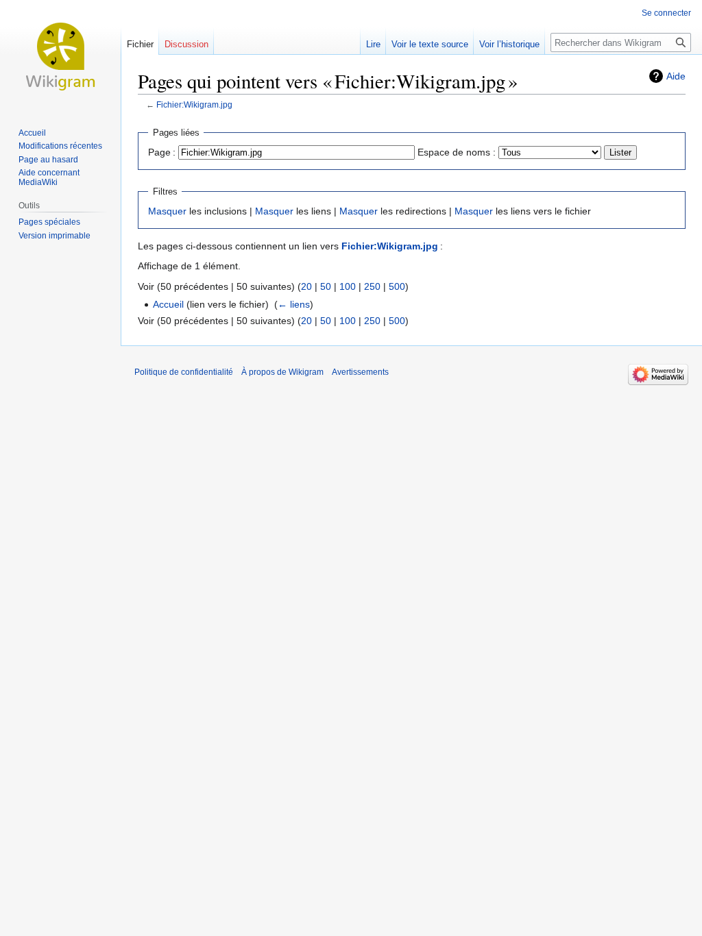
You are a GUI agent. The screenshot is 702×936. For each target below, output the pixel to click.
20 (306, 286)
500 (397, 286)
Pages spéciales (49, 222)
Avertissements (360, 372)
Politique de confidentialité (183, 372)
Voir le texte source (429, 44)
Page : (162, 152)
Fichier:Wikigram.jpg (194, 104)
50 (325, 286)
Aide (676, 76)
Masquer (167, 211)
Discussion (186, 44)
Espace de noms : (456, 152)
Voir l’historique (509, 44)
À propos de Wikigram (282, 372)
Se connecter (666, 13)
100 (347, 286)
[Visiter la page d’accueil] (60, 55)
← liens (294, 304)
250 (372, 286)
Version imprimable (54, 236)
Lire (373, 44)
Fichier (140, 44)
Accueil (168, 304)
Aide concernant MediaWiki (49, 177)
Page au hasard (48, 159)
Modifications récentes (60, 146)
